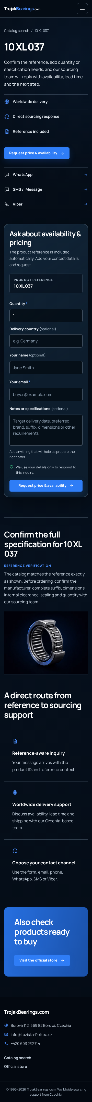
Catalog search (16, 30)
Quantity (18, 303)
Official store (15, 1066)
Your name (27, 355)
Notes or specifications (38, 408)
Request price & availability (33, 152)
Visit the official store (38, 960)
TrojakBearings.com (26, 1012)
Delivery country (32, 328)
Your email (19, 381)
